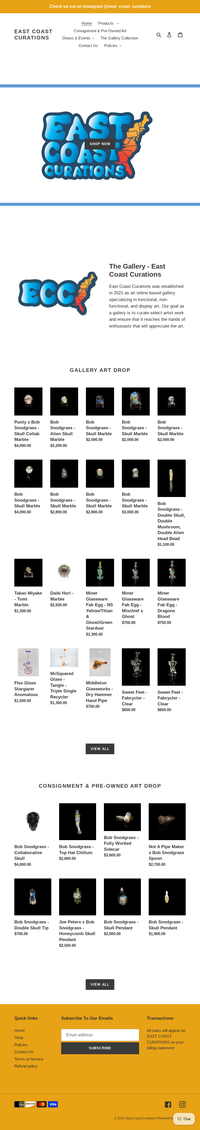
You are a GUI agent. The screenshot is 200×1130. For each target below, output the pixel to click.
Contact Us (24, 1052)
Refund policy (26, 1066)
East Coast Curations (33, 34)
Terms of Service (28, 1059)
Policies (21, 1045)
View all (100, 749)
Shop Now (100, 144)
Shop (18, 1037)
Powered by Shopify (171, 1118)
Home (19, 1030)
